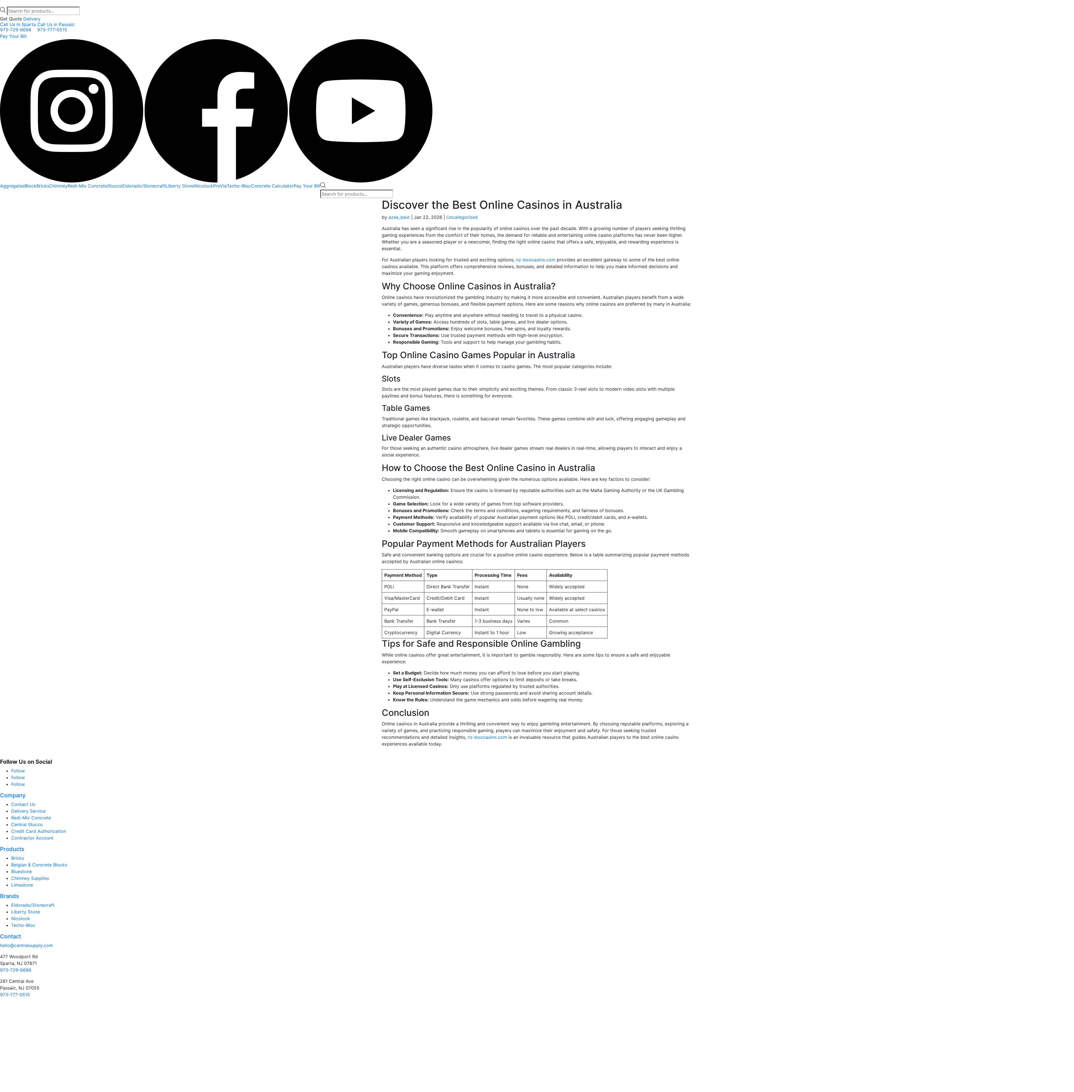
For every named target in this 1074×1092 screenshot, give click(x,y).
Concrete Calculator (272, 186)
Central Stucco (27, 824)
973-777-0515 (15, 994)
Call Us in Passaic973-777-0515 (56, 27)
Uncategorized (462, 217)
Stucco (114, 186)
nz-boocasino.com (535, 260)
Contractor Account (32, 838)
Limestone (22, 885)
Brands (9, 896)
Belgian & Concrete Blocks (39, 865)
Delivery (32, 19)
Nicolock (203, 186)
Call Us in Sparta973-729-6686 (18, 27)
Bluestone (21, 871)
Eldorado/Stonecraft (144, 186)
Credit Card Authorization (38, 831)
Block (30, 186)
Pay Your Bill (13, 36)
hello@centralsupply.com (26, 945)
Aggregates (12, 186)
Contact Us (23, 804)
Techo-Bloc (239, 186)
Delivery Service (28, 811)
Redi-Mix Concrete (87, 186)
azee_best (399, 217)
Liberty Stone (180, 186)
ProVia (220, 186)
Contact (10, 936)
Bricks (42, 186)
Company (12, 795)
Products (12, 849)
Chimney (58, 186)
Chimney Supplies (30, 878)
